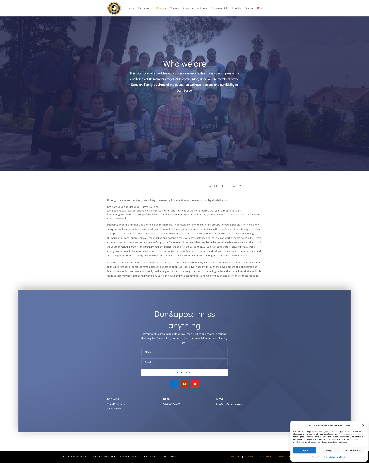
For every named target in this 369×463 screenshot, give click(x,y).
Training (174, 8)
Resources (188, 8)
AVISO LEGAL (236, 456)
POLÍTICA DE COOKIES (275, 456)
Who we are (143, 8)
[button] (363, 425)
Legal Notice (341, 457)
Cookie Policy (317, 457)
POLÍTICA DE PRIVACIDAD (253, 456)
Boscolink (236, 8)
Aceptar (305, 450)
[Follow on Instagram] (184, 384)
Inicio (131, 8)
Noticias (200, 8)
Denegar (329, 450)
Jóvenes (160, 8)
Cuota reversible (219, 8)
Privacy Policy (329, 457)
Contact (249, 8)
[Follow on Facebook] (174, 384)
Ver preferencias (353, 450)
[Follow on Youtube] (195, 384)
